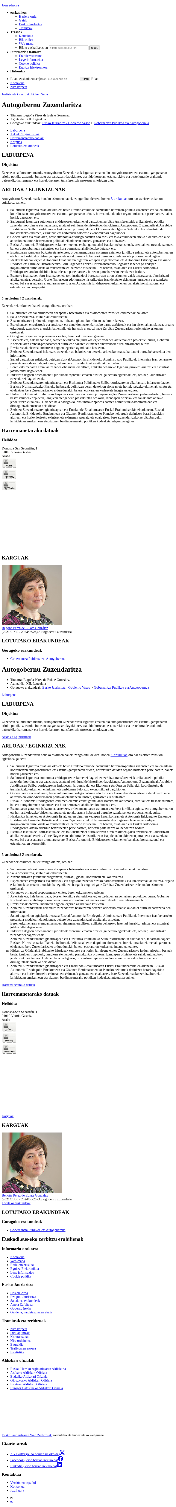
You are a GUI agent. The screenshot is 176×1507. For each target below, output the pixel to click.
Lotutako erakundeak (16, 1203)
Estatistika (17, 1352)
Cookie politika (29, 63)
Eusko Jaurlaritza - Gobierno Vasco (66, 123)
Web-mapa (26, 43)
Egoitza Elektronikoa (33, 67)
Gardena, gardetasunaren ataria (31, 1312)
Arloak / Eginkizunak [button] (24, 134)
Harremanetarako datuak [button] (27, 138)
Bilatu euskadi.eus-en (33, 47)
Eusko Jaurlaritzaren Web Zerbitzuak (27, 1435)
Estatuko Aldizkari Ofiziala (28, 1384)
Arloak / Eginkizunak (16, 737)
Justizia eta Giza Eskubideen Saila (25, 94)
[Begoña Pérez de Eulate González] (32, 624)
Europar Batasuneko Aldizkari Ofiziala (36, 1388)
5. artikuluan (119, 198)
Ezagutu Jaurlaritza (23, 1297)
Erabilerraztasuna (30, 56)
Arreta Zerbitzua (21, 1304)
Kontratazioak (19, 1337)
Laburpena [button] (17, 130)
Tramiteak (25, 28)
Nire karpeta (18, 87)
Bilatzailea (26, 39)
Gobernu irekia (20, 1308)
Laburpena (9, 695)
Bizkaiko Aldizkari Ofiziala (28, 1376)
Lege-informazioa (31, 59)
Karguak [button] (16, 142)
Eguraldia (16, 1344)
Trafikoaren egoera (23, 1348)
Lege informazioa (22, 1272)
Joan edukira (10, 5)
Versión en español (23, 1482)
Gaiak (23, 20)
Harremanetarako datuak (18, 985)
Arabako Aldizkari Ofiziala (28, 1372)
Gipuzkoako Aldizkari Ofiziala (31, 1380)
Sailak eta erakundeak (25, 1300)
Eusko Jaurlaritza (30, 24)
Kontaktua (26, 36)
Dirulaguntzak (20, 1333)
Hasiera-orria (27, 16)
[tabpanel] (88, 167)
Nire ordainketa (20, 1340)
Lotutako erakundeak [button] (24, 146)
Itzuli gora (17, 1490)
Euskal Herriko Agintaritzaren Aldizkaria (38, 1369)
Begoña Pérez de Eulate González (46, 115)
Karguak (8, 1116)
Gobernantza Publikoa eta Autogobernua (121, 123)
